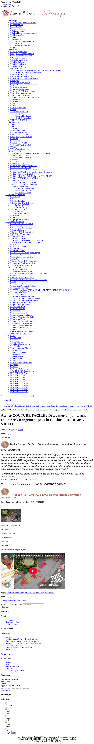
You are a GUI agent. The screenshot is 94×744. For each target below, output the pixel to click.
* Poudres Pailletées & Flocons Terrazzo (24, 97)
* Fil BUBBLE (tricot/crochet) (21, 265)
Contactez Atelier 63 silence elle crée (19, 647)
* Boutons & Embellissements (21, 228)
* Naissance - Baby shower (20, 83)
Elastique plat (7, 537)
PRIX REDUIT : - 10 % (19, 375)
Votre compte (7, 654)
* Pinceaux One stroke (23, 193)
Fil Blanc (5, 541)
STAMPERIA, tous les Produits (21, 323)
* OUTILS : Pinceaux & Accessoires (23, 184)
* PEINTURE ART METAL (20, 168)
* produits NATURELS (18, 143)
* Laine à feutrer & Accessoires (21, 257)
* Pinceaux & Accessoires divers (22, 41)
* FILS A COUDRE (17, 251)
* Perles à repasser (16, 358)
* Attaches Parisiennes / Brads (21, 271)
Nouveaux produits (12, 622)
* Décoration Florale (17, 58)
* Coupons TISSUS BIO (19, 238)
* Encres (13, 282)
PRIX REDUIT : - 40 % (19, 388)
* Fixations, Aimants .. (18, 29)
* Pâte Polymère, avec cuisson (21, 95)
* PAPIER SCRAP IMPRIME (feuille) (24, 300)
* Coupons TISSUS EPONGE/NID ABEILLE (27, 240)
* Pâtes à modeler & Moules (20, 348)
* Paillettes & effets (17, 35)
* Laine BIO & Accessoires (20, 255)
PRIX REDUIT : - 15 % (19, 377)
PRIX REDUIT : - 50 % (19, 392)
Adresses (9, 662)
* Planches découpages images (21, 315)
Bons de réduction (12, 666)
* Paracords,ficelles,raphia (19, 89)
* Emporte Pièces (16, 342)
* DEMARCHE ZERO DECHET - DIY (25, 242)
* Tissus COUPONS (17, 236)
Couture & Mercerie (15, 222)
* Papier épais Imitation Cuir (20, 302)
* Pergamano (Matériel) (18, 313)
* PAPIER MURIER (17, 307)
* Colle (12, 336)
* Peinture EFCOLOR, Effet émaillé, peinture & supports (31, 172)
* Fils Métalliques (16, 211)
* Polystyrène (15, 141)
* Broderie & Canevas (18, 230)
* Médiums (14, 159)
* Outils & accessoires (23, 118)
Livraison (9, 637)
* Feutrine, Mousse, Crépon (20, 344)
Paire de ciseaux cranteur (11, 526)
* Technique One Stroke (23, 191)
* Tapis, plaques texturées (19, 220)
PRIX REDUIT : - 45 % (19, 390)
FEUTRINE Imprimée (18, 68)
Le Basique (11, 21)
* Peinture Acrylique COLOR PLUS (23, 166)
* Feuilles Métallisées (18, 64)
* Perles (13, 217)
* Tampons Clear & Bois (19, 327)
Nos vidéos (6, 437)
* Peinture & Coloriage (18, 352)
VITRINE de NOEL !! (18, 120)
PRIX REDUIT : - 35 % (19, 386)
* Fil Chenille (15, 346)
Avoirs (8, 664)
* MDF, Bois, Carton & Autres (21, 137)
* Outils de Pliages (17, 31)
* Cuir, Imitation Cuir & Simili (21, 56)
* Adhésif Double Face (18, 269)
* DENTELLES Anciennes (20, 234)
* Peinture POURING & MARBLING (24, 178)
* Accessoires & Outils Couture (21, 224)
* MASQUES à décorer (19, 74)
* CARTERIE (15, 276)
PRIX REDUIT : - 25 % (19, 381)
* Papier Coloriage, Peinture (20, 305)
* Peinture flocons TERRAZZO (21, 174)
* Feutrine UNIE (16, 66)
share (3, 600)
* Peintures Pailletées (17, 309)
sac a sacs (32, 593)
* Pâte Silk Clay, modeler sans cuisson (24, 79)
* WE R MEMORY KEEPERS (21, 331)
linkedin (19, 600)
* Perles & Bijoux (16, 356)
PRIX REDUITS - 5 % (18, 373)
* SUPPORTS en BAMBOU (21, 145)
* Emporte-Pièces (16, 25)
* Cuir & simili (15, 244)
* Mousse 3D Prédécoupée (20, 292)
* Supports (14, 365)
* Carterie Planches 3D (23, 116)
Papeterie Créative (14, 267)
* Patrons (13, 37)
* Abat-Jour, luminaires (18, 52)
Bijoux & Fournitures (15, 195)
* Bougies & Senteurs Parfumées (22, 54)
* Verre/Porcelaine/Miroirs (19, 149)
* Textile (13, 147)
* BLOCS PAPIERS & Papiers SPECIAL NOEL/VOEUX (31, 273)
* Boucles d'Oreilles (17, 201)
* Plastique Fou (15, 101)
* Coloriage (14, 340)
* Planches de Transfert (18, 319)
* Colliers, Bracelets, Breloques (21, 203)
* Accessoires (15, 197)
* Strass (13, 110)
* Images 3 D (19, 114)
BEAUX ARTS (13, 151)
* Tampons (14, 367)
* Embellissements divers (19, 60)
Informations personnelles (15, 671)
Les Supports (12, 122)
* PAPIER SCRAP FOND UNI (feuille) (25, 298)
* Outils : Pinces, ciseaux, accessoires (23, 33)
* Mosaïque (14, 81)
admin (20, 430)
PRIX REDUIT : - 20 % (19, 379)
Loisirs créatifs (13, 50)
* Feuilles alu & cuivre (18, 62)
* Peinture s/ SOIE (17, 180)
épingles (5, 529)
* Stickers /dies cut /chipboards (21, 325)
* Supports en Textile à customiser (22, 263)
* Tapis (12, 47)
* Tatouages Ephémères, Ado (20, 369)
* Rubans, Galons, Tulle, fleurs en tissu (24, 261)
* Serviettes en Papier (18, 108)
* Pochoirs (14, 103)
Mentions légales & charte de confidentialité (21, 639)
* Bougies (13, 126)
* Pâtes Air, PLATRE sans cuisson (22, 91)
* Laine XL (14, 259)
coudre (16, 593)
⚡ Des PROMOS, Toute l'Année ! (20, 371)
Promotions (10, 620)
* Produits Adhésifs (17, 43)
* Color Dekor (15, 338)
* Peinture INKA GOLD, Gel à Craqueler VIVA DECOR (31, 176)
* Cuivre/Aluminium (17, 130)
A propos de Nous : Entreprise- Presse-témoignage (24, 643)
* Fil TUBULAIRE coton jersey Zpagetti (25, 253)
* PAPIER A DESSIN (18, 294)
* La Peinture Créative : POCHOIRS (23, 182)
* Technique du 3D (19, 112)
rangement (25, 593)
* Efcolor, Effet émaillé (18, 209)
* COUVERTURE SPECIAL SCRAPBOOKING (28, 280)
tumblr (25, 600)
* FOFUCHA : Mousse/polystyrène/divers (25, 72)
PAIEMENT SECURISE (15, 645)
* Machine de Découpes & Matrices (23, 286)
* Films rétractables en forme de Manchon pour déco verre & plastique (35, 70)
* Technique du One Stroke (22, 188)
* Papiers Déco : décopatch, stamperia (24, 85)
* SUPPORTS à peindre (19, 186)
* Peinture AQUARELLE (19, 164)
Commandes (10, 668)
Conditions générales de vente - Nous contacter (23, 641)
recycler (44, 593)
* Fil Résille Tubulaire (18, 213)
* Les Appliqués (16, 226)
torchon (38, 593)
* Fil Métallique (16, 27)
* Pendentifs (14, 215)
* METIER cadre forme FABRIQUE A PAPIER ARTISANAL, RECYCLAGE (39, 290)
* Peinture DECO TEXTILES (21, 155)
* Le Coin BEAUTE (19, 205)
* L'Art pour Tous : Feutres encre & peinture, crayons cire (31, 153)
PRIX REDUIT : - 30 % (19, 383)
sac (20, 593)
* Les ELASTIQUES (18, 247)
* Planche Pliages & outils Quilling (22, 317)
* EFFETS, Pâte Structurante (20, 157)
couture (7, 593)
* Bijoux (13, 124)
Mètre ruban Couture (9, 533)
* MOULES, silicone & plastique (22, 77)
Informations (5, 690)
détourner (50, 593)
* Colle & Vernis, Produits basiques (23, 23)
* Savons (13, 106)
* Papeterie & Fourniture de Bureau (23, 296)
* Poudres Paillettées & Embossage (23, 321)
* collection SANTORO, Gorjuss (22, 278)
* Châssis (13, 128)
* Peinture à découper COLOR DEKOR (25, 170)
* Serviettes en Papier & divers (21, 363)
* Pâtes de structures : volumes (21, 93)
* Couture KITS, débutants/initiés (22, 232)
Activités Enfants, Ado (16, 334)
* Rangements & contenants (20, 45)
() (9, 434)
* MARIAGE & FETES (19, 135)
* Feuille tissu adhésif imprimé (21, 284)
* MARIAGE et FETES (19, 288)
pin (15, 600)
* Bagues (13, 199)
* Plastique (14, 139)
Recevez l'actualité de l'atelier (11, 604)
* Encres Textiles (16, 249)
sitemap (8, 649)
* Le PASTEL (15, 162)
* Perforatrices (15, 39)
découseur (6, 545)
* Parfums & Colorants (18, 87)
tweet (11, 600)
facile (12, 593)
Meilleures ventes (12, 624)
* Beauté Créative (21, 207)
